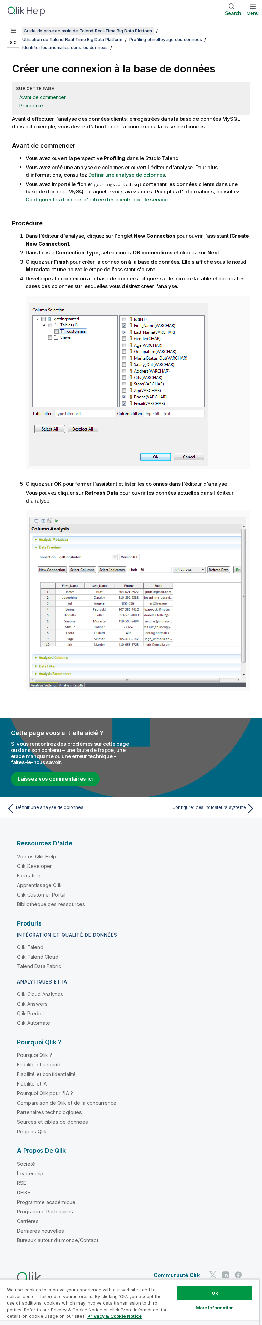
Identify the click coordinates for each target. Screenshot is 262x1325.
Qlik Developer (34, 866)
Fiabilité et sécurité (39, 1064)
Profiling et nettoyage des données (165, 39)
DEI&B (24, 1192)
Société (26, 1164)
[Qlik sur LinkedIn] (225, 1275)
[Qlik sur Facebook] (238, 1275)
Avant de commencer (42, 97)
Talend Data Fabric (39, 966)
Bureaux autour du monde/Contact (57, 1240)
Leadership (30, 1173)
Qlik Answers (32, 1004)
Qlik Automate (33, 1023)
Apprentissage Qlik (39, 885)
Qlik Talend (30, 947)
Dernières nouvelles (40, 1231)
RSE (21, 1183)
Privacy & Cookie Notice (114, 1316)
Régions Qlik (31, 1131)
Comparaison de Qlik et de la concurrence (66, 1103)
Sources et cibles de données (52, 1122)
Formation (28, 875)
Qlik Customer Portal (41, 895)
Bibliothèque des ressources (51, 904)
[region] (129, 1302)
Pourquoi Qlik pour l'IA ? (45, 1093)
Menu (253, 13)
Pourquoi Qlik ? (34, 1055)
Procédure (31, 105)
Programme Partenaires (45, 1211)
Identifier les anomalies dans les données (65, 47)
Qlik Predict (30, 1013)
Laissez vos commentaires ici (55, 778)
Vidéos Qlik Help (36, 856)
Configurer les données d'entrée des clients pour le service (97, 199)
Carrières (28, 1221)
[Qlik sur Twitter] (213, 1275)
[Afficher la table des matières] (14, 30)
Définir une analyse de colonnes (126, 175)
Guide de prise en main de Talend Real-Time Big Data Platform (88, 30)
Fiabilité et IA (32, 1084)
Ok (215, 1293)
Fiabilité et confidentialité (46, 1074)
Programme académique (46, 1202)
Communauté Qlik (177, 1275)
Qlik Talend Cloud (37, 957)
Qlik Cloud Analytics (40, 994)
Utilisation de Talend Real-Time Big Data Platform (72, 39)
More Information (215, 1307)
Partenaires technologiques (49, 1112)
